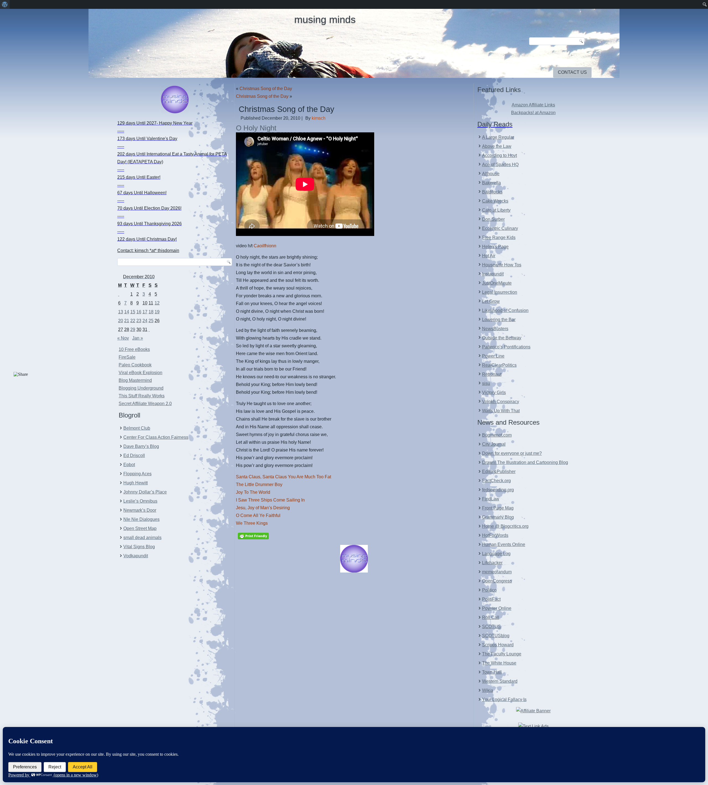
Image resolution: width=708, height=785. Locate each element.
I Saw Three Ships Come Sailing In (270, 500)
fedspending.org (498, 489)
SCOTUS (491, 626)
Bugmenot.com (497, 435)
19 (157, 311)
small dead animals (142, 537)
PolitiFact (491, 599)
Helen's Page (495, 246)
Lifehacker (492, 562)
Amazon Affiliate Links (533, 105)
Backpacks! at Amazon (533, 112)
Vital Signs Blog (139, 546)
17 (144, 311)
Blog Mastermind (135, 380)
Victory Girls (494, 392)
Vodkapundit (135, 555)
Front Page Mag (498, 508)
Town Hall (492, 672)
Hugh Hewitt (135, 483)
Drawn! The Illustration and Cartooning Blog (525, 462)
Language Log (496, 553)
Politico (489, 590)
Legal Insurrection (499, 292)
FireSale (127, 357)
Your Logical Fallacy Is (504, 699)
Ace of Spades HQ (500, 164)
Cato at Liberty (496, 210)
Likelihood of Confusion (505, 310)
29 (132, 329)
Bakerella (491, 182)
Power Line (493, 356)
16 (138, 311)
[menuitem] (5, 4)
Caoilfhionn (264, 245)
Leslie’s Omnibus (140, 501)
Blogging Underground (141, 388)
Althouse (490, 173)
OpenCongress (497, 581)
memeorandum (497, 571)
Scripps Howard (498, 644)
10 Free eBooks (134, 349)
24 (144, 320)
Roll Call (490, 617)
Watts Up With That (501, 410)
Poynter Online (496, 608)
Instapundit (493, 274)
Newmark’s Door (139, 510)
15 (132, 311)
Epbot (129, 464)
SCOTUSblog (495, 635)
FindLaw (490, 499)
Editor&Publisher (499, 471)
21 (126, 320)
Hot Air (488, 255)
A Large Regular (498, 137)
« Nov (123, 338)
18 (151, 311)
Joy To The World (253, 492)
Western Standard (499, 681)
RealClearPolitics (499, 365)
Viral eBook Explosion (140, 372)
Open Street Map (140, 528)
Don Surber (493, 219)
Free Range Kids (499, 237)
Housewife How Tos (501, 264)
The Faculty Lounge (501, 654)
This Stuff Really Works (142, 395)
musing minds (325, 19)
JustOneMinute (497, 283)
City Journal (494, 444)
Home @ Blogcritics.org (505, 526)
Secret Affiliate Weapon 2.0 (145, 403)
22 (132, 320)
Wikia (487, 690)
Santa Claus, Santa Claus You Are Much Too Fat (283, 476)
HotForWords (495, 535)
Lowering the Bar (499, 319)
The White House (499, 663)
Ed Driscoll (134, 455)
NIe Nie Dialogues (141, 519)
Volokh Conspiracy (500, 401)
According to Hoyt (499, 155)
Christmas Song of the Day (266, 88)
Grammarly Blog (498, 517)
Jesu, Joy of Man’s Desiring (263, 507)
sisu (486, 383)
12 (157, 303)
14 (126, 311)
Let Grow (491, 301)
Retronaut (491, 374)
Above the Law (496, 146)
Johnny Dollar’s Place (145, 492)
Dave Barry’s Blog (141, 446)
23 (138, 320)
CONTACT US (572, 72)
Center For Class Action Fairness (155, 437)
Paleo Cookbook (135, 365)
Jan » (137, 338)
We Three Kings (252, 523)
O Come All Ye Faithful (258, 515)
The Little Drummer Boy (259, 484)
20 (120, 320)
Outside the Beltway (501, 337)
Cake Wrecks (495, 201)
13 (120, 311)
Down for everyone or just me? (512, 453)
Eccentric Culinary (500, 228)
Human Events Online (503, 544)
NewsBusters (495, 328)
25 (151, 320)
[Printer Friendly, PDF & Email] (253, 536)
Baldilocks (492, 192)
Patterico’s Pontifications (506, 347)
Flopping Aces (137, 473)
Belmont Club (136, 428)
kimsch (319, 118)
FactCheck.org (496, 480)
